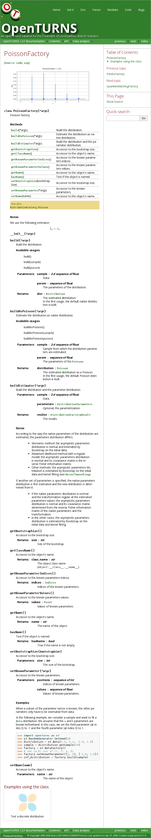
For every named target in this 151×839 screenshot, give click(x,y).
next (133, 41)
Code (128, 10)
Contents (54, 41)
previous (120, 41)
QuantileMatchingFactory (122, 86)
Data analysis (81, 41)
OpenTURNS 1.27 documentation (24, 41)
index (144, 41)
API (66, 41)
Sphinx (137, 835)
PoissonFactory (13, 46)
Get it (70, 10)
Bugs (141, 10)
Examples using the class (126, 61)
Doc (83, 10)
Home (56, 10)
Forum (96, 10)
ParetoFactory (115, 74)
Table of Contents (122, 52)
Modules (112, 10)
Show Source (115, 101)
